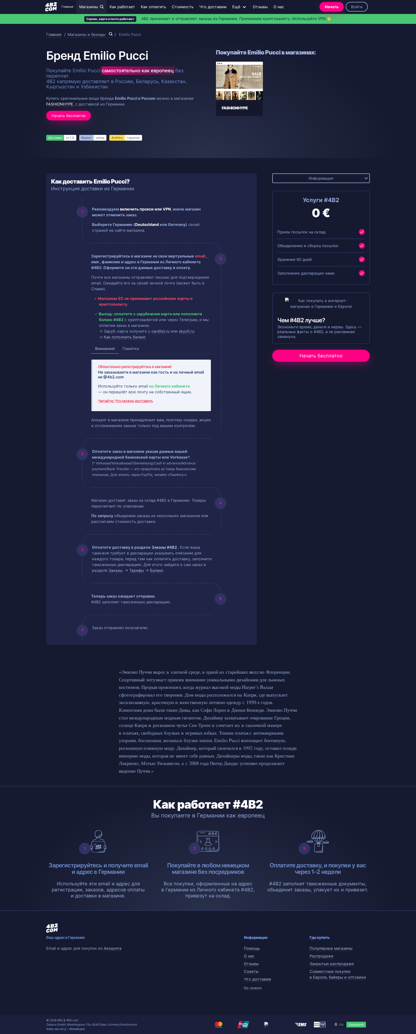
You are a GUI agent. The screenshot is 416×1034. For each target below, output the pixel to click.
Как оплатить (153, 6)
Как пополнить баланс (125, 337)
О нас (278, 6)
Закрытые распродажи (332, 963)
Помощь (252, 948)
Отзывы (260, 6)
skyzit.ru (186, 331)
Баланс (156, 570)
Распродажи (321, 956)
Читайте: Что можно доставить (125, 400)
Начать (331, 6)
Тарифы (136, 570)
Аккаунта (112, 948)
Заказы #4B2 (164, 547)
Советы (251, 971)
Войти (357, 6)
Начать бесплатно (69, 115)
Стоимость (183, 6)
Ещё (236, 6)
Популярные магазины (331, 948)
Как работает (122, 6)
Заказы (115, 570)
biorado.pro (77, 1029)
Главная (67, 6)
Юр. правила (253, 988)
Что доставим (213, 6)
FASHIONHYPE (59, 104)
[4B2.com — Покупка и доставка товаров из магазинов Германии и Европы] (51, 6)
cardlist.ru (160, 331)
